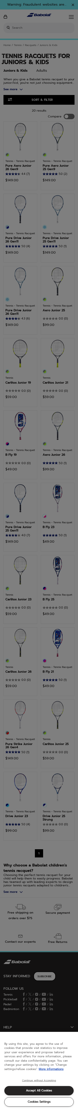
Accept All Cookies (39, 1090)
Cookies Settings (39, 1102)
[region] (39, 1071)
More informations (51, 1069)
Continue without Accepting (39, 1080)
